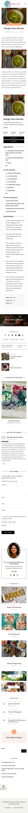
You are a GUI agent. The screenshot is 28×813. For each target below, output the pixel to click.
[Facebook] (8, 335)
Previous (1, 399)
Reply (4, 463)
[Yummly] (19, 335)
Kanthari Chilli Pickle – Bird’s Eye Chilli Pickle (13, 769)
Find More (14, 571)
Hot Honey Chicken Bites (9, 765)
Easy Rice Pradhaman (8, 776)
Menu (25, 3)
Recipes (18, 24)
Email (3, 504)
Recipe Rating (5, 481)
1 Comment (21, 32)
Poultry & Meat (12, 24)
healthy (22, 339)
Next (26, 399)
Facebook (10, 575)
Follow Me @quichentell (3, 788)
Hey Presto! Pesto (14, 421)
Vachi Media (16, 804)
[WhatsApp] (22, 335)
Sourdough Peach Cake (8, 762)
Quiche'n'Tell (8, 32)
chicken (5, 339)
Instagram (17, 575)
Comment (4, 485)
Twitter (14, 575)
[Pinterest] (15, 335)
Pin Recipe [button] (13, 141)
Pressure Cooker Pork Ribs (9, 773)
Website (3, 510)
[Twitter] (12, 335)
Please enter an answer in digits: (9, 522)
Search (3, 748)
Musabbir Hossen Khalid (15, 437)
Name (3, 497)
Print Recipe (14, 138)
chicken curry (18, 47)
